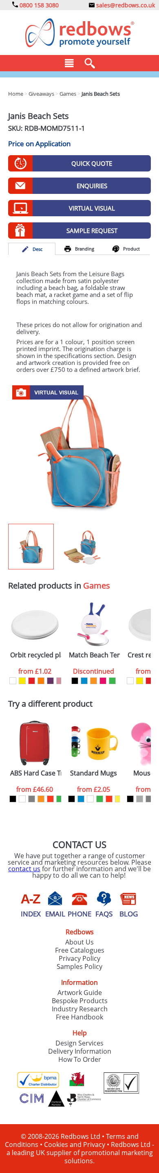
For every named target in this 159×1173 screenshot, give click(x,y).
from (34, 671)
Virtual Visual (92, 208)
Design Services (79, 1043)
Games (96, 585)
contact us (24, 868)
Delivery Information (79, 1051)
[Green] (112, 680)
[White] (12, 680)
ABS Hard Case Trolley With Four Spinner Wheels (35, 773)
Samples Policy (79, 966)
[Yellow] (22, 680)
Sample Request (91, 230)
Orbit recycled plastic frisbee (35, 655)
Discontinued (93, 671)
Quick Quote (91, 163)
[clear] (90, 798)
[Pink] (59, 680)
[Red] (31, 680)
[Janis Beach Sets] (79, 451)
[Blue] (84, 680)
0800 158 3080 (38, 5)
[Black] (74, 680)
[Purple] (50, 680)
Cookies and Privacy (74, 1144)
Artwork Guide (79, 992)
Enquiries (92, 186)
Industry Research (80, 1008)
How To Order (79, 1059)
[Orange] (41, 680)
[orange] (93, 680)
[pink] (102, 680)
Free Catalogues (79, 950)
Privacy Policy (79, 958)
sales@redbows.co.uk (125, 5)
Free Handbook (79, 1017)
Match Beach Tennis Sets (94, 655)
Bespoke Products (80, 1000)
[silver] (139, 798)
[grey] (31, 798)
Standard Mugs (93, 773)
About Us (79, 942)
